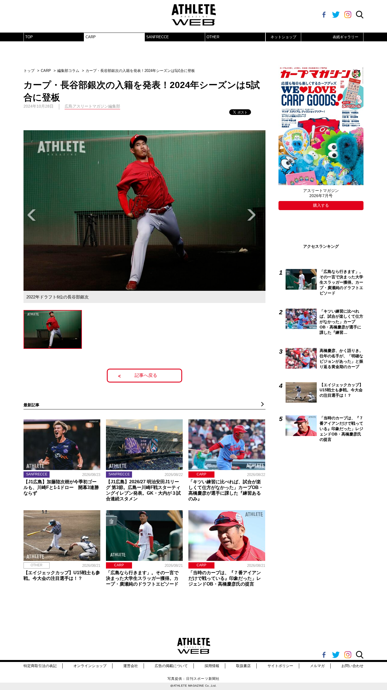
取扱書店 (243, 666)
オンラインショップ (90, 666)
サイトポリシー (280, 666)
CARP (91, 37)
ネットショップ (283, 37)
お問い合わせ (352, 666)
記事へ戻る (146, 375)
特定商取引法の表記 (40, 666)
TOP (29, 37)
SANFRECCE (157, 37)
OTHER (213, 37)
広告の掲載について (171, 666)
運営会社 (130, 666)
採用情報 (212, 666)
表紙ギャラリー (345, 37)
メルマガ (317, 666)
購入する (321, 205)
